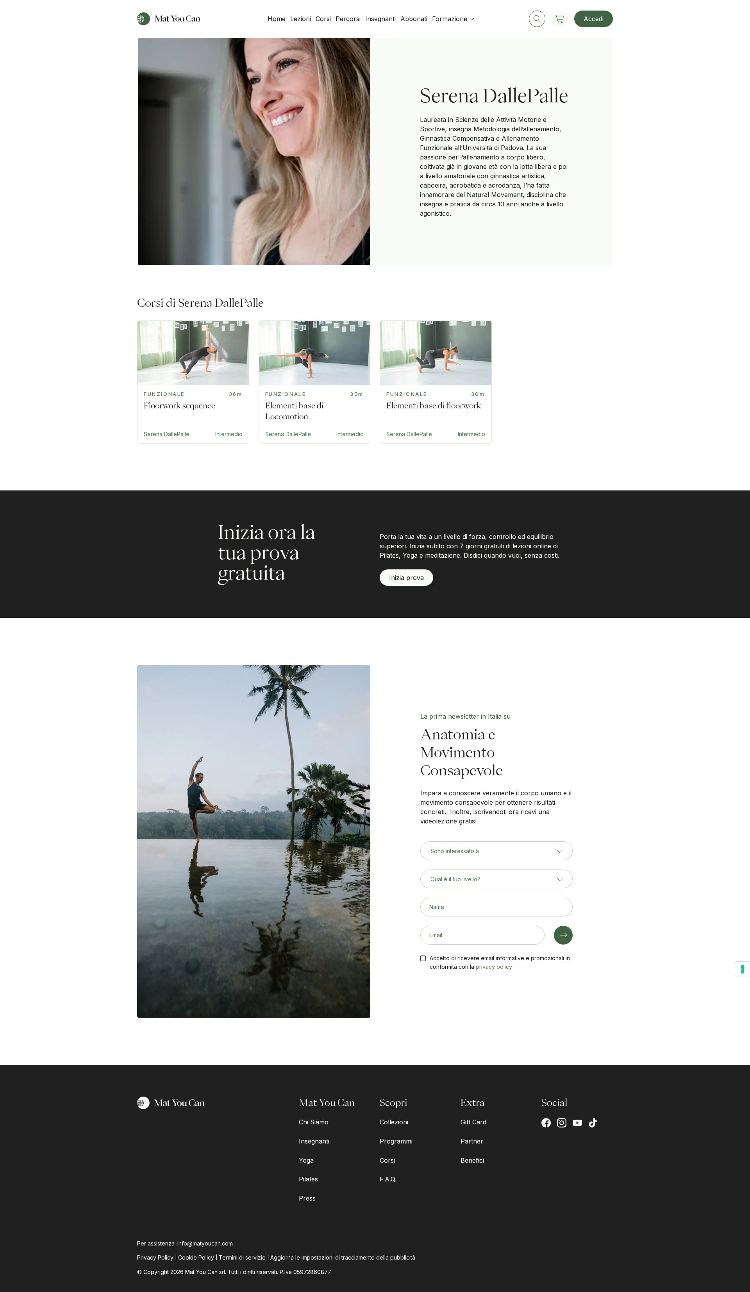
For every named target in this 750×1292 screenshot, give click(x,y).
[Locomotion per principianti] (314, 382)
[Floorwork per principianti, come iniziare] (435, 382)
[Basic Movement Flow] (193, 382)
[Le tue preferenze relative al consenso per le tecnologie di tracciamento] (742, 969)
